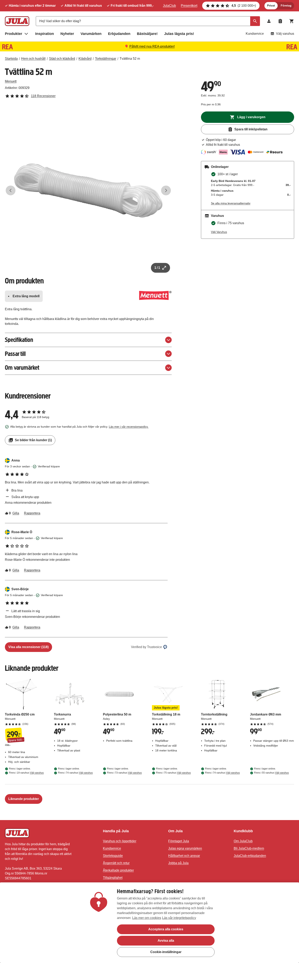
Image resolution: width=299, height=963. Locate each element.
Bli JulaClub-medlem (249, 848)
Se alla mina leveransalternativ (230, 203)
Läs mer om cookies (146, 918)
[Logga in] (269, 21)
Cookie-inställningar (165, 952)
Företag (286, 5)
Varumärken (91, 34)
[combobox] (148, 21)
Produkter (13, 34)
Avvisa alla (166, 940)
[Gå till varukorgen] (292, 21)
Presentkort (189, 5)
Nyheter (67, 34)
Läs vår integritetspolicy (179, 918)
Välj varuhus (285, 33)
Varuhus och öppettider (119, 841)
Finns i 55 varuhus (271, 772)
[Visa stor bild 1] (88, 190)
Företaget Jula (178, 841)
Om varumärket (22, 367)
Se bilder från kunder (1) (33, 440)
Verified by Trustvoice (146, 647)
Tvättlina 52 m (130, 58)
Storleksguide (113, 855)
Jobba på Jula (178, 863)
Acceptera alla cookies (165, 929)
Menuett (10, 81)
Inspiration (44, 34)
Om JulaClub (243, 841)
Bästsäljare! (147, 34)
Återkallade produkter (118, 870)
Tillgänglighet (112, 877)
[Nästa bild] (166, 190)
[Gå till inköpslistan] (280, 21)
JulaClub (169, 5)
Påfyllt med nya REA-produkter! (152, 46)
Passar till (15, 354)
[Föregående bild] (10, 190)
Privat (271, 5)
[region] (149, 922)
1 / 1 (157, 267)
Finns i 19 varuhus (26, 772)
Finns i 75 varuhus (173, 772)
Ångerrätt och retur (116, 863)
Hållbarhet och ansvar (184, 855)
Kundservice (255, 33)
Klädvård (85, 58)
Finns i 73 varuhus (124, 772)
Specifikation (19, 340)
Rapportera (32, 513)
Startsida (11, 58)
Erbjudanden (119, 34)
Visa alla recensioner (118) (28, 647)
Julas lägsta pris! (179, 34)
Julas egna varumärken (185, 848)
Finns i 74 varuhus (75, 772)
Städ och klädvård (62, 58)
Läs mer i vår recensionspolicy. (128, 426)
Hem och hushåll (33, 58)
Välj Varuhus (219, 231)
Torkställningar (105, 58)
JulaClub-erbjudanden (250, 855)
